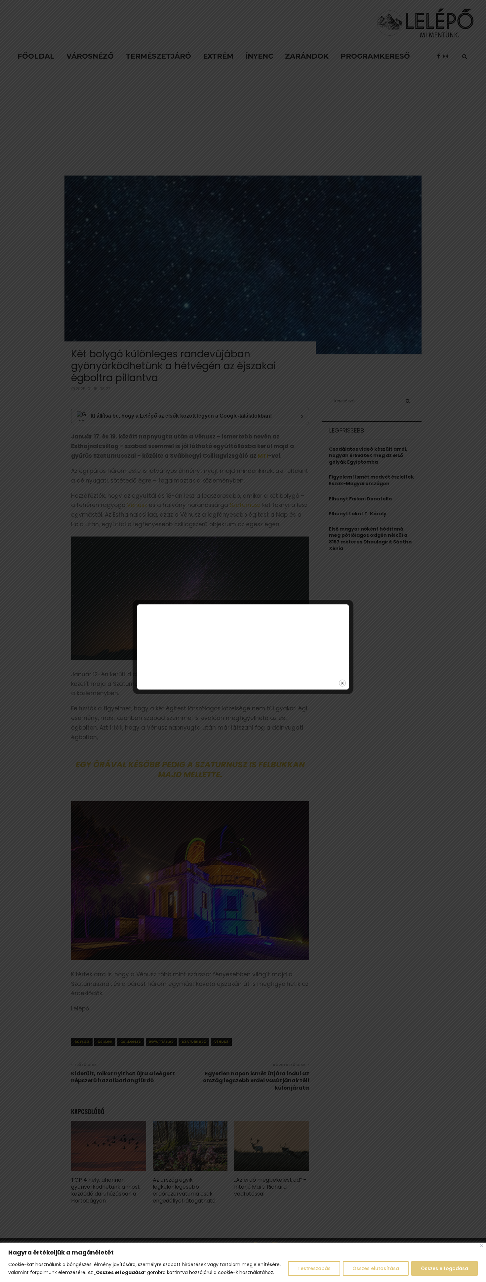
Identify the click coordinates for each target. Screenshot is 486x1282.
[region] (243, 1262)
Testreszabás (314, 1268)
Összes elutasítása (375, 1268)
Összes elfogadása (444, 1268)
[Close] (481, 1245)
